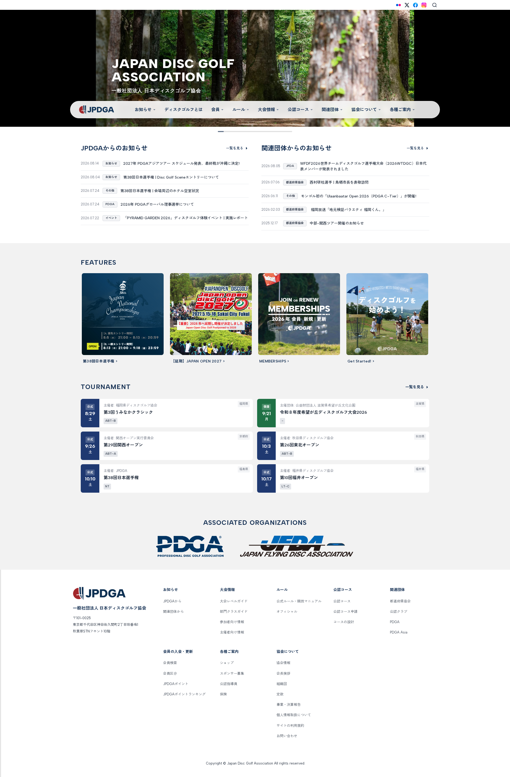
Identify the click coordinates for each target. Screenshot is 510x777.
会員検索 (170, 663)
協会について (364, 109)
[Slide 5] (251, 131)
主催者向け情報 (232, 632)
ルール (238, 109)
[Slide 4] (244, 131)
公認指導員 (228, 684)
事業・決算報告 (289, 705)
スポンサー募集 (232, 673)
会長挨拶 (283, 673)
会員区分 (170, 673)
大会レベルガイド (234, 601)
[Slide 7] (266, 131)
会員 (215, 109)
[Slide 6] (258, 131)
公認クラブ (398, 612)
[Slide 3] (236, 131)
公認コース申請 (345, 612)
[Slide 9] (281, 131)
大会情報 (266, 109)
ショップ (227, 663)
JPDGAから (172, 601)
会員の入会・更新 (178, 651)
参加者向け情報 (232, 622)
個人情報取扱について (294, 715)
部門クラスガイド (234, 612)
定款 (280, 694)
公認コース (298, 109)
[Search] (434, 5)
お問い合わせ (287, 736)
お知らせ (143, 109)
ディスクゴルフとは (183, 109)
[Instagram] (424, 5)
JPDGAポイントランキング (184, 694)
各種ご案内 (400, 109)
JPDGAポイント (175, 684)
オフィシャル (287, 612)
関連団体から (173, 612)
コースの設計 (343, 622)
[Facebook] (415, 5)
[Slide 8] (273, 131)
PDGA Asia (398, 632)
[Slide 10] (288, 131)
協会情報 (283, 663)
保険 (223, 694)
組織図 (282, 684)
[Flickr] (398, 5)
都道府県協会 (400, 601)
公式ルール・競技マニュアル (299, 601)
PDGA (395, 622)
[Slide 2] (229, 131)
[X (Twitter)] (407, 5)
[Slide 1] (221, 131)
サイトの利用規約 (290, 726)
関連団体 (330, 109)
